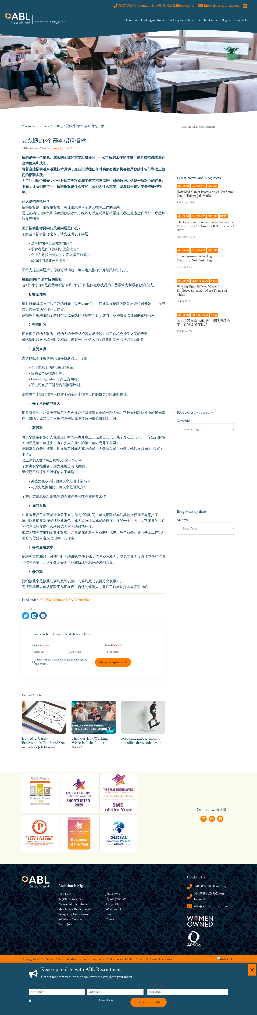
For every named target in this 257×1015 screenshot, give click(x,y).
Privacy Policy (57, 664)
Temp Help (112, 904)
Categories (184, 420)
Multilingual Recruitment (74, 909)
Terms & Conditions (91, 959)
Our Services (206, 20)
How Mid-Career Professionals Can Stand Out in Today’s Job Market (205, 194)
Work (110, 909)
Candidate (198, 186)
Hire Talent (65, 894)
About (129, 20)
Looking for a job (179, 20)
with (116, 909)
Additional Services (70, 919)
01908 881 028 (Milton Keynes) (209, 896)
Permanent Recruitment (73, 904)
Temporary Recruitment (73, 914)
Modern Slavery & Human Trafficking (148, 959)
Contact (111, 919)
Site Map (70, 959)
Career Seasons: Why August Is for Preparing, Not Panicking (200, 258)
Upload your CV (116, 899)
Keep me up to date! (113, 662)
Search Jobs (65, 924)
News (223, 216)
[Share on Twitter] (25, 615)
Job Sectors (113, 894)
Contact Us (241, 20)
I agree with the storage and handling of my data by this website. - (61, 662)
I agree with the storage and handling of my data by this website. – (73, 1000)
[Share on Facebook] (34, 615)
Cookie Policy (114, 959)
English (213, 186)
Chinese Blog (63, 600)
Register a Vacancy (69, 899)
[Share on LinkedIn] (43, 615)
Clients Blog (82, 600)
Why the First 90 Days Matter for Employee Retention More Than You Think (202, 290)
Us (121, 909)
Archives (182, 520)
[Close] (252, 970)
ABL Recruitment (18, 18)
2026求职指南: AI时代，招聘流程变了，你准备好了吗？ (203, 323)
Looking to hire (151, 20)
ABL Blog (45, 600)
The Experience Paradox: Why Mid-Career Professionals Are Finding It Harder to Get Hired (206, 226)
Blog (224, 20)
